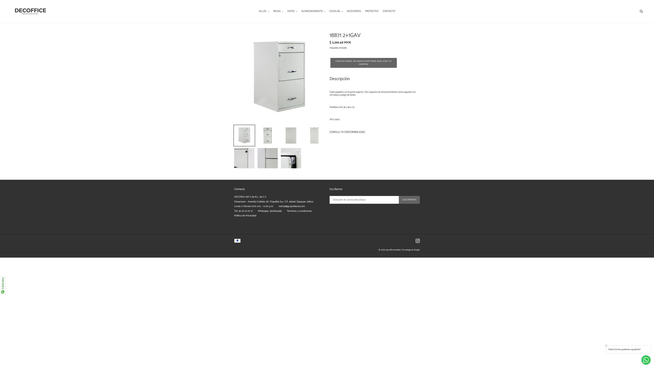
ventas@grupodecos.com (292, 206)
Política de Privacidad (245, 215)
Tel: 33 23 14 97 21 (243, 211)
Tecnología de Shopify (411, 249)
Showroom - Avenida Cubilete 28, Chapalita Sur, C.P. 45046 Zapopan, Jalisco (273, 202)
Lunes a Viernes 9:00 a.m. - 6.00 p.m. (254, 206)
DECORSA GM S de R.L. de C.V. (250, 197)
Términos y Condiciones (299, 211)
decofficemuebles (393, 249)
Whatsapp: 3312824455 (270, 211)
